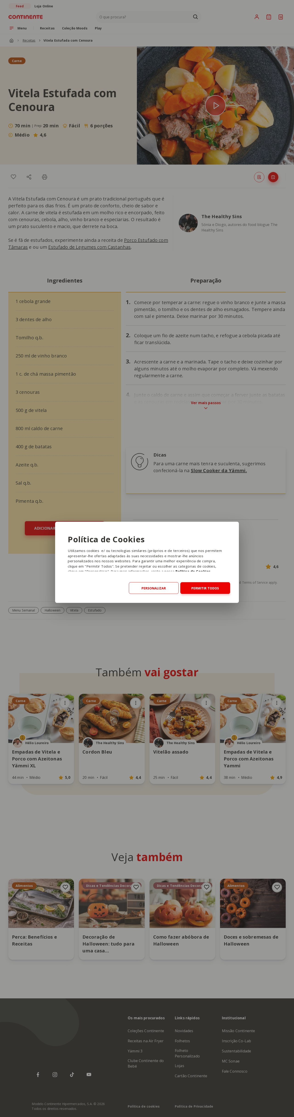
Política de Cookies (193, 571)
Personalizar (153, 588)
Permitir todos (205, 588)
